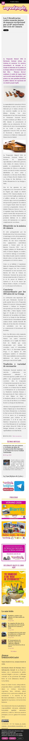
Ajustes (20, 738)
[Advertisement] (14, 44)
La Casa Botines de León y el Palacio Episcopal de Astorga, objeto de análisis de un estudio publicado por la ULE (13, 472)
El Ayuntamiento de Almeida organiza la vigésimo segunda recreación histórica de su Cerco (16, 643)
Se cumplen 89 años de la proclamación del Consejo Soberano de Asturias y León (16, 626)
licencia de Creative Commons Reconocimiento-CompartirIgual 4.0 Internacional (14, 726)
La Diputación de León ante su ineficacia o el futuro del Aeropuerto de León (17, 634)
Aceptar (5, 738)
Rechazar (12, 738)
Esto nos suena (17, 436)
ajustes (20, 735)
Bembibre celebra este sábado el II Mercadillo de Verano (16, 617)
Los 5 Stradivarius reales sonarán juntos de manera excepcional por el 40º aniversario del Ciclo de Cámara (14, 22)
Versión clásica (14, 2)
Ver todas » (14, 651)
